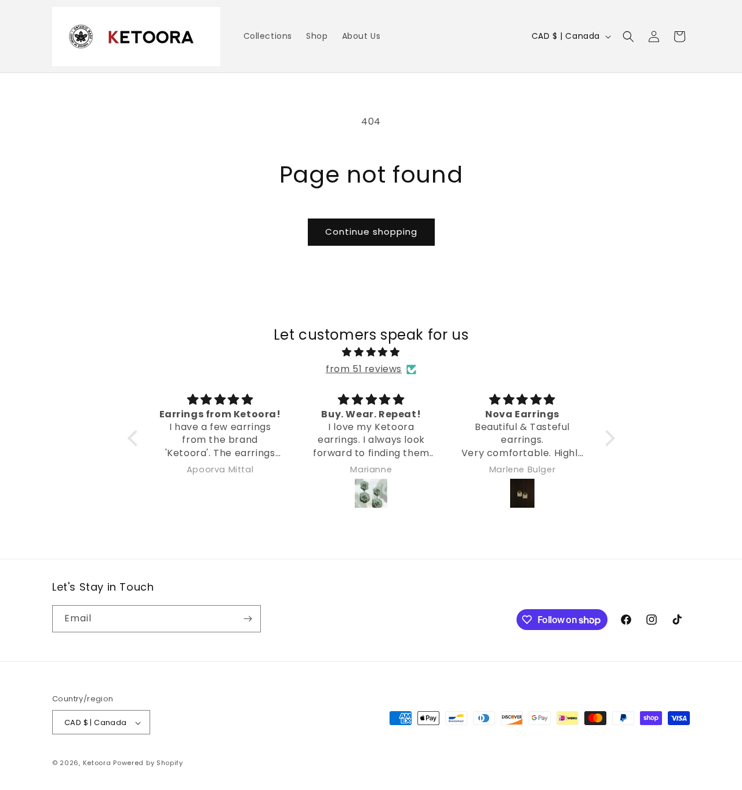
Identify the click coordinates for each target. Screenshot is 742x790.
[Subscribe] (247, 618)
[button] (628, 36)
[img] (371, 352)
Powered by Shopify (148, 763)
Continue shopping (371, 231)
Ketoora (97, 763)
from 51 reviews (364, 369)
